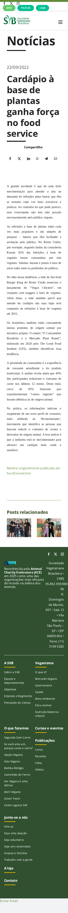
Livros (39, 749)
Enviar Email (9, 901)
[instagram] (18, 3)
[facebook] (4, 3)
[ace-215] (10, 562)
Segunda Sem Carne (17, 737)
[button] (9, 527)
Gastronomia (43, 685)
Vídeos (39, 769)
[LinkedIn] (28, 158)
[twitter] (11, 3)
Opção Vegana (13, 755)
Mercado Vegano (46, 679)
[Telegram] (46, 158)
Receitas (40, 756)
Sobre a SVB (12, 672)
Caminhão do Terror (17, 774)
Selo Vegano (12, 761)
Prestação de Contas (17, 702)
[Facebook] (10, 158)
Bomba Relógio (14, 768)
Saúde (39, 692)
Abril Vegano (12, 792)
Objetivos (10, 689)
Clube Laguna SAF (16, 805)
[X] (19, 158)
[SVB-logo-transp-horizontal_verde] (17, 16)
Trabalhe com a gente (18, 859)
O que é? (41, 672)
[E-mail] (55, 158)
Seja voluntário (14, 840)
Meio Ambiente (45, 698)
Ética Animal (43, 705)
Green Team (12, 798)
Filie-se (8, 826)
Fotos (38, 763)
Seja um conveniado (17, 846)
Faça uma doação (15, 833)
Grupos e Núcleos (15, 853)
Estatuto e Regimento (18, 696)
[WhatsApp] (37, 158)
